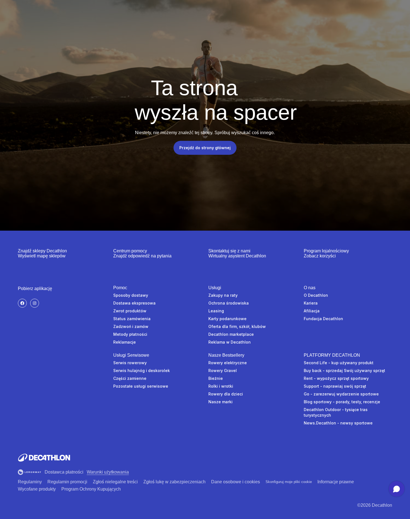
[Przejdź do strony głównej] (44, 458)
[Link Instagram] (34, 303)
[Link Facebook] (22, 303)
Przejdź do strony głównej (205, 147)
